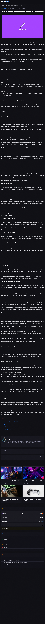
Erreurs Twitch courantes (8, 429)
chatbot (23, 319)
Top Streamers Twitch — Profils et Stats (11, 421)
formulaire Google (33, 122)
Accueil (3, 5)
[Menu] (43, 2)
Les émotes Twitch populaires (9, 426)
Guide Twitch (8, 5)
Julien (9, 439)
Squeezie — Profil (7, 424)
